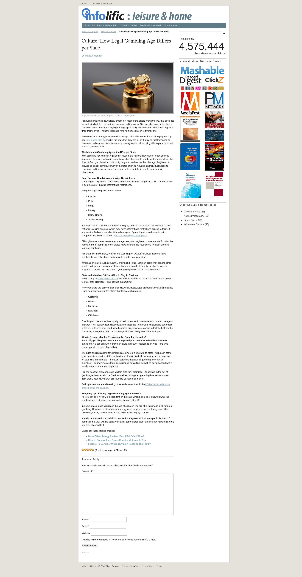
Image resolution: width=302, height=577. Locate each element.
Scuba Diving (170, 25)
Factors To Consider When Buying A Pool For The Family (119, 444)
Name (85, 519)
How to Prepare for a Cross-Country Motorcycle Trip (117, 440)
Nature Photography (107, 25)
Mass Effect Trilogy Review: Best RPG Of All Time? (116, 436)
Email (85, 526)
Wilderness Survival (150, 25)
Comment (87, 471)
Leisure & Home (108, 31)
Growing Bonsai (129, 25)
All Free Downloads (102, 3)
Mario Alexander (93, 55)
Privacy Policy (128, 566)
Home (84, 3)
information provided (96, 140)
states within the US (108, 278)
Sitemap (151, 566)
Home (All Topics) (90, 31)
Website (86, 533)
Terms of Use (140, 566)
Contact (160, 566)
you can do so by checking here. (131, 235)
